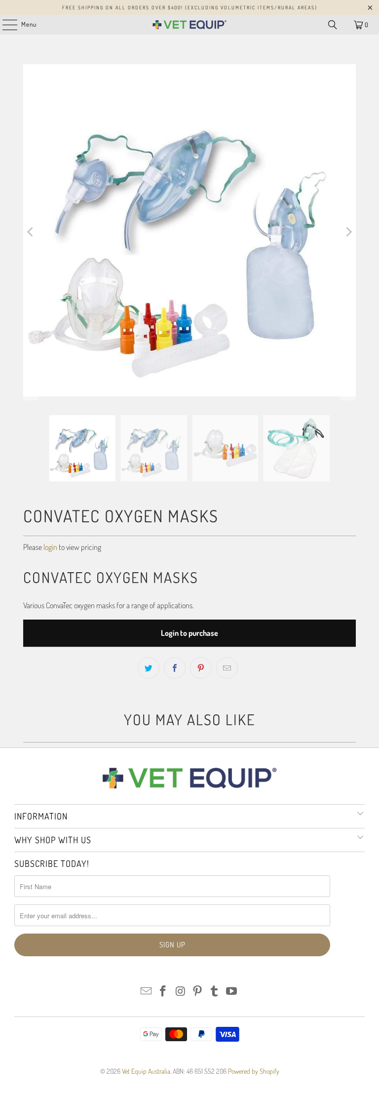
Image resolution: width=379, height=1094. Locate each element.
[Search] (332, 25)
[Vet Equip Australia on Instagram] (180, 991)
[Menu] (4, 25)
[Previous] (30, 232)
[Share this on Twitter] (148, 668)
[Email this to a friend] (227, 668)
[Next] (348, 232)
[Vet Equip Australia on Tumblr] (214, 991)
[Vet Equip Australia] (189, 25)
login (50, 547)
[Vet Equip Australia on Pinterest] (197, 991)
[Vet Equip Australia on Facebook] (163, 991)
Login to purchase (189, 633)
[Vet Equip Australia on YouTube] (232, 991)
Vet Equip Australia (146, 1071)
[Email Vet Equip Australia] (146, 991)
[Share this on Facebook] (175, 668)
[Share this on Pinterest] (201, 668)
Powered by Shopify (253, 1071)
